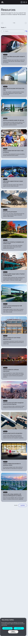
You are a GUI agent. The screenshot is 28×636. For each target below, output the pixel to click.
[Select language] (24, 2)
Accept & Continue (7, 628)
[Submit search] (4, 31)
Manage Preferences (13, 632)
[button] (26, 2)
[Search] (21, 2)
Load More (22, 505)
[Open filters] (26, 31)
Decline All (19, 628)
